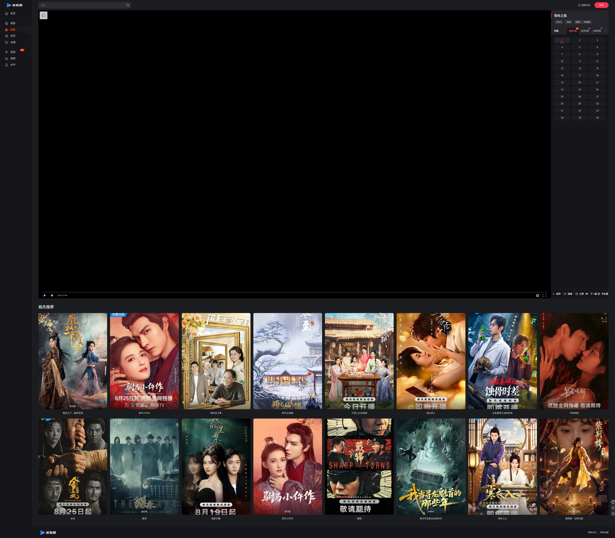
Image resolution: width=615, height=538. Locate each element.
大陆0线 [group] (597, 30)
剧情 (578, 21)
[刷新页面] (613, 502)
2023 (559, 21)
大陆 (568, 21)
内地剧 (587, 21)
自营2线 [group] (585, 30)
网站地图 (604, 532)
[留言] (613, 513)
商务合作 (592, 532)
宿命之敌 (560, 15)
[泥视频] (14, 5)
